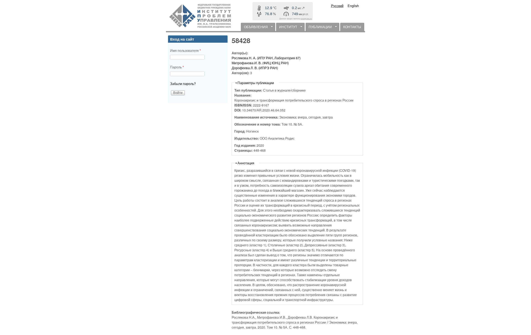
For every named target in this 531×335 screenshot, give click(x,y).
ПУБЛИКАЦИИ (319, 27)
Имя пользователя (185, 50)
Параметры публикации (255, 82)
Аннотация (245, 163)
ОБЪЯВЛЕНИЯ (254, 27)
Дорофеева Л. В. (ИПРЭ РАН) (255, 67)
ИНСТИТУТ (286, 27)
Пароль (177, 67)
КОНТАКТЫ (352, 26)
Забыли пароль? (183, 83)
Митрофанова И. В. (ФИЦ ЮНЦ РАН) (260, 62)
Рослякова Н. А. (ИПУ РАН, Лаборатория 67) (266, 58)
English (353, 5)
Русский (337, 5)
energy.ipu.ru (306, 19)
